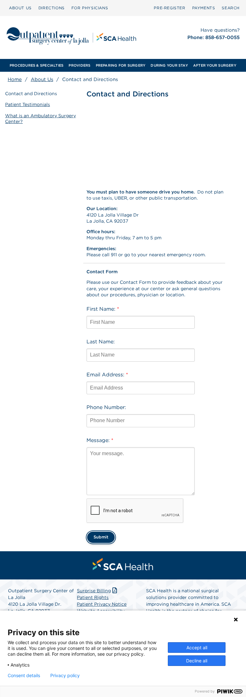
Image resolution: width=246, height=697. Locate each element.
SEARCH (231, 7)
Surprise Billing (94, 590)
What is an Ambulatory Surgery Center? (40, 118)
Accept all (196, 647)
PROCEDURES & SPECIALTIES (36, 65)
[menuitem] (20, 8)
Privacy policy (65, 675)
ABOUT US (20, 7)
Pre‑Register (169, 7)
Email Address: (107, 375)
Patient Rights (93, 597)
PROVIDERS (79, 65)
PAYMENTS (203, 7)
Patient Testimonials (27, 104)
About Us (42, 79)
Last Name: (100, 342)
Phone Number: (106, 407)
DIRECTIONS (51, 7)
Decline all (196, 660)
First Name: (102, 309)
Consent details (24, 675)
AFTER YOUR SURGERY (214, 65)
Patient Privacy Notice (102, 604)
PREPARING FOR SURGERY (121, 65)
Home (15, 79)
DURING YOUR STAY (169, 65)
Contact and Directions (31, 93)
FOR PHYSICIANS (89, 7)
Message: (99, 440)
